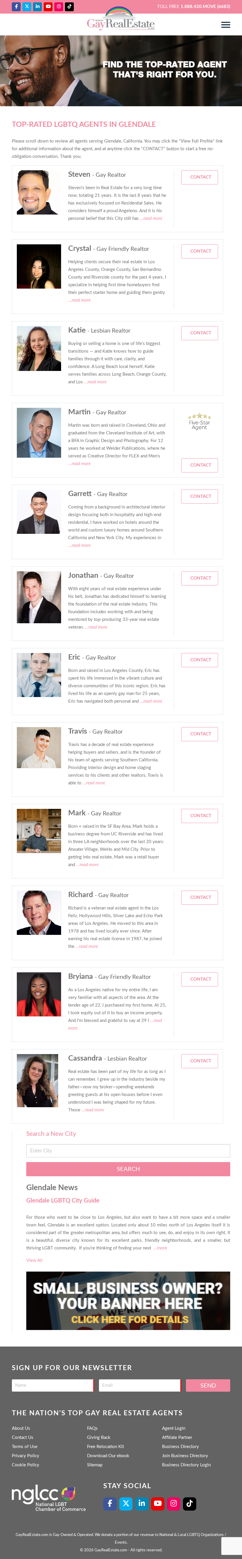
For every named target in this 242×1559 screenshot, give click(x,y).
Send (208, 1386)
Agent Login (173, 1428)
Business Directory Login (186, 1465)
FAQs (92, 1428)
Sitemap (94, 1465)
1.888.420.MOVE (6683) (205, 6)
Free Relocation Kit (105, 1447)
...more (160, 1248)
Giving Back (98, 1437)
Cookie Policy (25, 1465)
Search (128, 1169)
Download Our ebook (108, 1456)
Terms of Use (24, 1447)
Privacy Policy (25, 1456)
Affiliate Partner (177, 1437)
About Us (21, 1428)
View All (34, 1260)
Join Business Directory (185, 1456)
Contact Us (22, 1437)
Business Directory (180, 1447)
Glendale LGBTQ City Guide (62, 1201)
